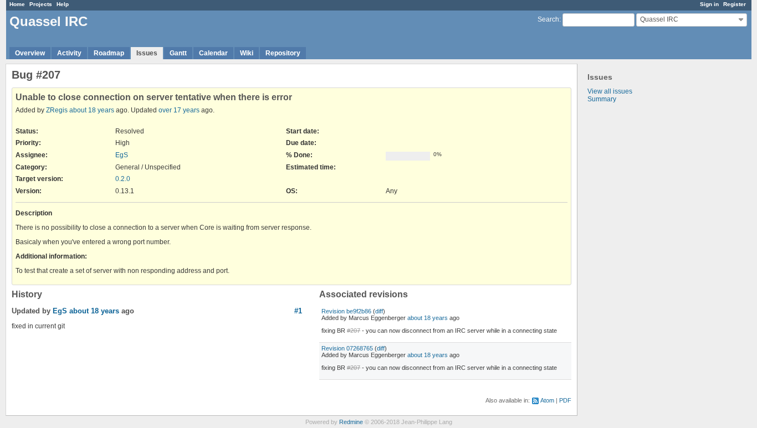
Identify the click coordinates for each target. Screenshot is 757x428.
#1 (298, 311)
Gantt (178, 53)
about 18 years (91, 110)
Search (548, 19)
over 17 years (179, 110)
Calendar (213, 53)
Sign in (709, 4)
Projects (40, 4)
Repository (282, 53)
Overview (30, 53)
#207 (353, 330)
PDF (565, 400)
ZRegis (57, 110)
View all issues (609, 91)
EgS (121, 155)
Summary (601, 99)
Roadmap (109, 53)
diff (379, 311)
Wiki (246, 53)
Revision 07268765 (347, 348)
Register (734, 4)
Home (17, 4)
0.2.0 (122, 179)
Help (63, 4)
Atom (547, 400)
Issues (146, 53)
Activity (69, 53)
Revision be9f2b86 (346, 311)
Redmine (351, 422)
